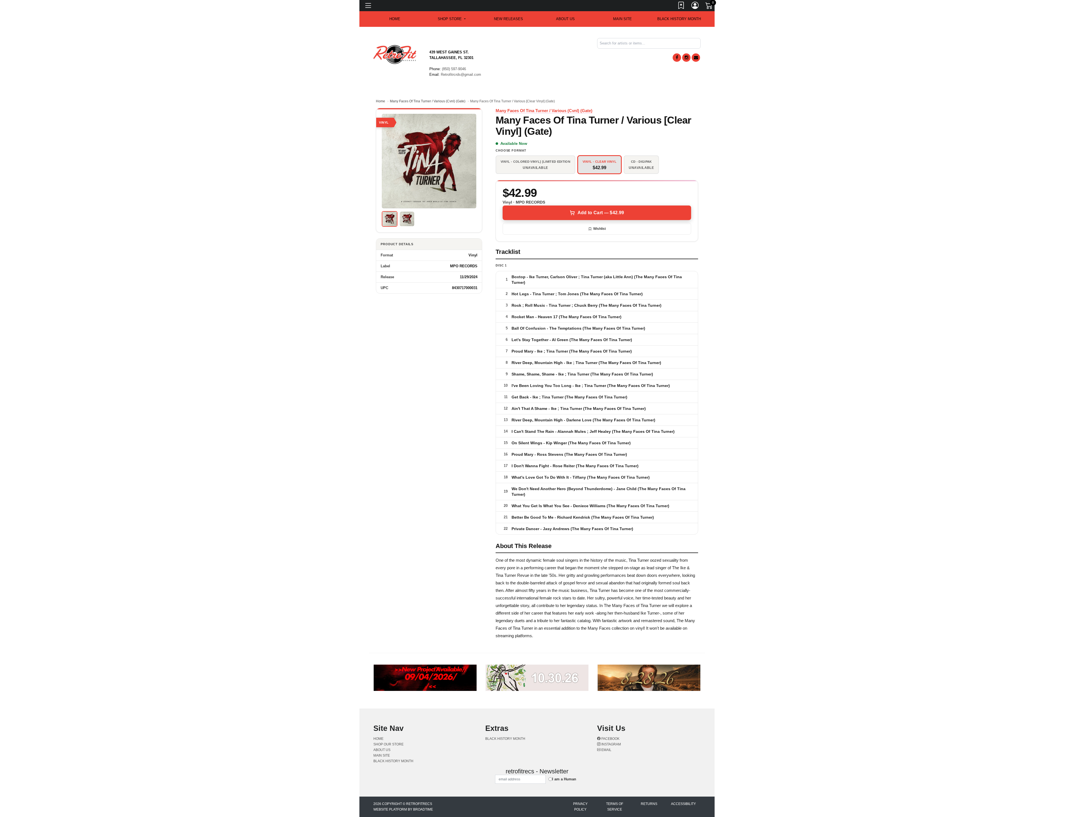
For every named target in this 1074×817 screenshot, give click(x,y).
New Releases (508, 19)
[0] (709, 7)
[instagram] (686, 57)
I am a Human (564, 779)
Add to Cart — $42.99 (601, 212)
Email (605, 750)
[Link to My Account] (695, 6)
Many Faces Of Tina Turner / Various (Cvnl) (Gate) (427, 101)
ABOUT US (565, 19)
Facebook (610, 739)
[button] (451, 19)
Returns (649, 804)
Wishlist (599, 229)
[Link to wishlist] (681, 6)
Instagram (610, 744)
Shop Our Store (388, 744)
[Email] (696, 57)
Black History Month (679, 19)
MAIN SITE (622, 19)
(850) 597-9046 (454, 69)
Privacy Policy (580, 806)
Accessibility (683, 804)
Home (380, 101)
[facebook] (677, 57)
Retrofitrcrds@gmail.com (461, 74)
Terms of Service (614, 806)
